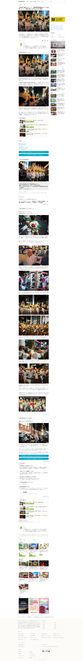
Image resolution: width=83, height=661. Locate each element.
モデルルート (35, 539)
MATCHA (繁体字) (44, 633)
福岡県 (44, 626)
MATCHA (24, 44)
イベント (29, 4)
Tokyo (52, 28)
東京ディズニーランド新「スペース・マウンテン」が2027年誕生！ (61, 59)
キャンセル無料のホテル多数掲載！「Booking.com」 (33, 458)
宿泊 (54, 27)
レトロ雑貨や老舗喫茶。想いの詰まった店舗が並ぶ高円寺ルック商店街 (37, 125)
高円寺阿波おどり (27, 114)
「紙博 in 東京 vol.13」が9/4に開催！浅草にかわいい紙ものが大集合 (61, 55)
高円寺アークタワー (40, 488)
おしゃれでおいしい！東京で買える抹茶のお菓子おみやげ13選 (43, 551)
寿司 (51, 27)
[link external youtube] (49, 651)
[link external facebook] (43, 651)
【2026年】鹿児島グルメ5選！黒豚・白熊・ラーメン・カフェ (61, 108)
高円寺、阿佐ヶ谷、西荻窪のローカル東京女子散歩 (34, 120)
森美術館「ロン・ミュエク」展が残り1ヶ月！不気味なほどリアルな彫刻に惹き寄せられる (57, 46)
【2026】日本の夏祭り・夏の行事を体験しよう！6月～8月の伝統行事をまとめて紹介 (36, 134)
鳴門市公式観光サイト (21, 646)
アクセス (20, 145)
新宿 (62, 29)
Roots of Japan (44, 644)
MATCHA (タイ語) (56, 633)
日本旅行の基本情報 (32, 1)
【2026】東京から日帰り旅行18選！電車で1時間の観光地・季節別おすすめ (61, 71)
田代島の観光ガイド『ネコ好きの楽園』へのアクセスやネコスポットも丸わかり (61, 88)
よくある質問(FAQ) (22, 149)
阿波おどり (30, 78)
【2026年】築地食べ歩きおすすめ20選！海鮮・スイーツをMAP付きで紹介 (61, 104)
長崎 (61, 28)
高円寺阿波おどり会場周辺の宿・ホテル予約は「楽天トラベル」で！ (33, 152)
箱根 (51, 29)
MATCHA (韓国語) (21, 635)
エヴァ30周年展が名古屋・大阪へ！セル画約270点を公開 (61, 50)
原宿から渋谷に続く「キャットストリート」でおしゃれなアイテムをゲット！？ (23, 551)
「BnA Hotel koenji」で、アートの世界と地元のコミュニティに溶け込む (23, 591)
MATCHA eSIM (20, 639)
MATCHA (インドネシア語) (46, 635)
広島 (61, 27)
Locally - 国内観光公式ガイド (34, 639)
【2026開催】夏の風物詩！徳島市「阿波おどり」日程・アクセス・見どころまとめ (36, 130)
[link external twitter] (45, 651)
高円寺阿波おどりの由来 (23, 148)
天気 (56, 27)
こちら (21, 483)
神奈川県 (44, 628)
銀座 (58, 27)
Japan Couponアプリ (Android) (58, 637)
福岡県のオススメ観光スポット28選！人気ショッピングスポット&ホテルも (23, 568)
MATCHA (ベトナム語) (57, 635)
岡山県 (55, 628)
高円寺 (41, 112)
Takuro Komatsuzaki (23, 553)
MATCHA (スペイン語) (33, 637)
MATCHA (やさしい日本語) (22, 637)
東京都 (21, 4)
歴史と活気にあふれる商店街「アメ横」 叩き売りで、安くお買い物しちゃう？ (33, 551)
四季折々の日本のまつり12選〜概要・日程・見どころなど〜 (23, 579)
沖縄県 (55, 626)
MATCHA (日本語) (21, 633)
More (63, 40)
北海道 (55, 624)
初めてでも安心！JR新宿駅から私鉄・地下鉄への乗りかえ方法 (61, 84)
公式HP (24, 188)
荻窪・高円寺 (31, 121)
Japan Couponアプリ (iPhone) (46, 637)
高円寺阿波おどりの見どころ (24, 147)
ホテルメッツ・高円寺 (30, 488)
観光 (24, 4)
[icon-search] (64, 1)
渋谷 (57, 28)
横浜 (60, 29)
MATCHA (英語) (32, 633)
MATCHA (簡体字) (32, 635)
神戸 (59, 28)
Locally (39, 1)
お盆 (31, 107)
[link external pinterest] (47, 651)
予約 (42, 1)
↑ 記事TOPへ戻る (46, 204)
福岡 (54, 28)
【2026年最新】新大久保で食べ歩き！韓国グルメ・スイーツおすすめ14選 (61, 113)
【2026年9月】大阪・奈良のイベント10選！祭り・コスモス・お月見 (60, 95)
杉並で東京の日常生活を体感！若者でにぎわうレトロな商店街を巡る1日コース (43, 579)
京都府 (44, 624)
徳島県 (20, 78)
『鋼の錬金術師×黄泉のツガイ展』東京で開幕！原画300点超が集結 (61, 63)
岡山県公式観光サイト (21, 644)
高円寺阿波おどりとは (23, 143)
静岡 (57, 29)
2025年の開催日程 (22, 144)
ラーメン (54, 29)
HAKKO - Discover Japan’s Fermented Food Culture (50, 646)
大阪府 (55, 622)
